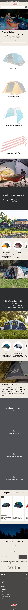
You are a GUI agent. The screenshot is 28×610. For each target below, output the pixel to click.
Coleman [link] (3, 574)
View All (14, 41)
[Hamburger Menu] (2, 3)
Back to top (14, 551)
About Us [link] (3, 578)
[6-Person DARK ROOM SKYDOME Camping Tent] (18, 508)
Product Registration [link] (6, 596)
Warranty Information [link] (6, 594)
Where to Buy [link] (4, 591)
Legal (2, 582)
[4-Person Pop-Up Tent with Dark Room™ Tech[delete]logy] (6, 508)
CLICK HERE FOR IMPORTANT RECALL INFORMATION (13, 1)
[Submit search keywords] (26, 7)
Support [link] (3, 586)
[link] (14, 71)
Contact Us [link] (4, 589)
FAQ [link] (2, 598)
